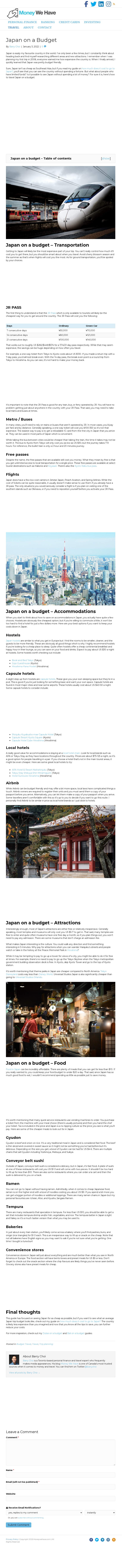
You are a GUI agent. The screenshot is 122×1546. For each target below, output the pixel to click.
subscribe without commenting (30, 1518)
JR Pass (52, 313)
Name (10, 1470)
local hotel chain (71, 753)
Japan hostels (13, 640)
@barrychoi (91, 1366)
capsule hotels (47, 679)
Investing (92, 22)
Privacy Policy (12, 1539)
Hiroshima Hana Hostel (24, 666)
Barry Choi (28, 1360)
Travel (13, 27)
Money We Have (69, 1363)
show (106, 158)
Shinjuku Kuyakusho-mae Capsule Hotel (32, 734)
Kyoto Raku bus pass (85, 466)
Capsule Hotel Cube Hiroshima (28, 740)
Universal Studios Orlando (28, 977)
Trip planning (46, 1344)
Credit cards (69, 22)
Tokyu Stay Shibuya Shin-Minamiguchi (31, 773)
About (28, 27)
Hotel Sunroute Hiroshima (25, 776)
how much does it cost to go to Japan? (80, 1321)
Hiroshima (72, 950)
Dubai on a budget (52, 1333)
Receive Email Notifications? (24, 1507)
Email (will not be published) (22, 1482)
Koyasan (52, 466)
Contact (45, 27)
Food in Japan (13, 1069)
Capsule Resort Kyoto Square (27, 737)
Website (10, 1494)
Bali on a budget (75, 1333)
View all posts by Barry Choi (24, 1372)
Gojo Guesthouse (21, 663)
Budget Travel (23, 1344)
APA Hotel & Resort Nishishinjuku (29, 769)
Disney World (46, 974)
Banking (48, 22)
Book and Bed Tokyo (22, 660)
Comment (12, 1437)
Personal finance (22, 22)
